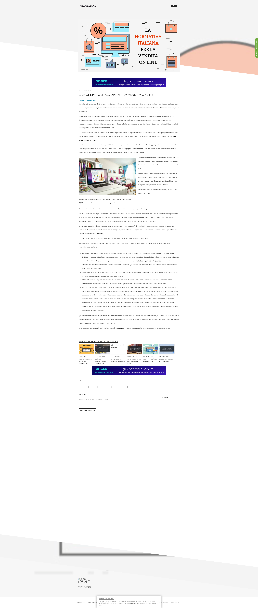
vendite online (133, 387)
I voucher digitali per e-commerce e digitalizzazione (86, 361)
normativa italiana (104, 387)
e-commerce (83, 387)
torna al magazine (87, 410)
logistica (93, 387)
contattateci (120, 328)
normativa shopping (119, 387)
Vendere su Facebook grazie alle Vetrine (150, 360)
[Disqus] (129, 437)
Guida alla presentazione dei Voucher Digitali (100, 361)
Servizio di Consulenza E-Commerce (91, 234)
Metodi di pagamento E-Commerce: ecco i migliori (134, 361)
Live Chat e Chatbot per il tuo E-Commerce (166, 360)
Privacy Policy (134, 603)
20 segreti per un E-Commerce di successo (118, 360)
